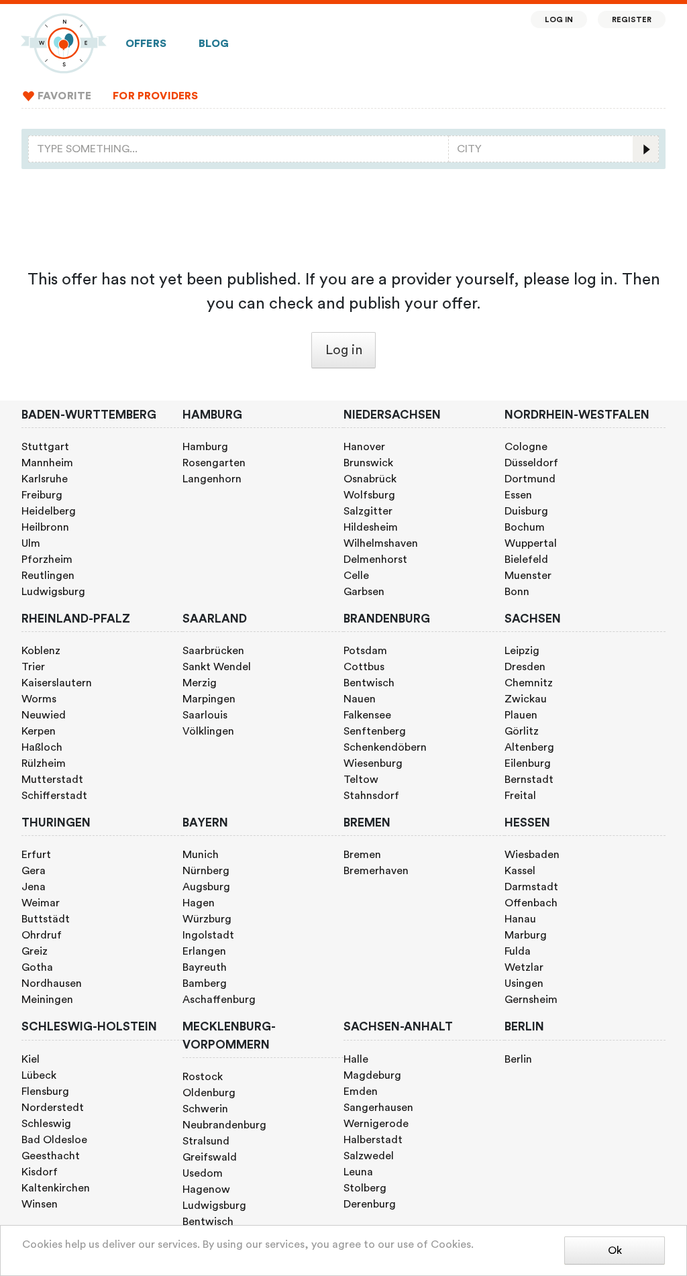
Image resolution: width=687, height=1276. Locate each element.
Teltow (361, 779)
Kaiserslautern (56, 683)
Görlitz (522, 731)
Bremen (362, 854)
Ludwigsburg (53, 591)
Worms (38, 699)
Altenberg (529, 747)
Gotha (37, 967)
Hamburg (205, 446)
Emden (361, 1091)
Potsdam (365, 650)
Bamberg (204, 983)
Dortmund (530, 479)
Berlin (518, 1059)
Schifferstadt (54, 795)
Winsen (39, 1204)
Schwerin (205, 1109)
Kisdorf (39, 1172)
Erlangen (204, 951)
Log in (559, 19)
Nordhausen (51, 983)
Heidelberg (48, 511)
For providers (155, 96)
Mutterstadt (52, 779)
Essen (518, 495)
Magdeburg (372, 1075)
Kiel (30, 1059)
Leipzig (522, 650)
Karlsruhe (44, 479)
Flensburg (45, 1091)
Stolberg (365, 1188)
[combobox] (238, 149)
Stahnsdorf (371, 795)
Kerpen (38, 731)
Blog (214, 43)
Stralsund (205, 1141)
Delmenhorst (375, 559)
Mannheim (47, 463)
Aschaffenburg (219, 999)
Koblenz (40, 650)
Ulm (30, 543)
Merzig (199, 683)
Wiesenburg (373, 763)
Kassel (520, 870)
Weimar (40, 903)
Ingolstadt (208, 935)
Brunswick (368, 463)
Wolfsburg (369, 495)
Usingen (524, 983)
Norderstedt (52, 1107)
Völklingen (208, 731)
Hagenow (206, 1189)
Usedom (202, 1173)
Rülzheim (43, 763)
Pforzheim (46, 559)
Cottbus (364, 666)
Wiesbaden (532, 854)
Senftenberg (375, 731)
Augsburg (206, 887)
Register (631, 19)
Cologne (526, 446)
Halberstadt (373, 1139)
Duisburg (526, 511)
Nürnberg (205, 870)
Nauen (360, 699)
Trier (33, 666)
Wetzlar (524, 967)
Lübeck (38, 1075)
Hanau (520, 919)
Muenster (528, 575)
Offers (145, 43)
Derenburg (370, 1204)
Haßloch (41, 747)
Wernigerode (376, 1123)
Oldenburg (208, 1092)
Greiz (34, 951)
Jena (33, 887)
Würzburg (206, 919)
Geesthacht (50, 1156)
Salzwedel (369, 1156)
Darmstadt (531, 887)
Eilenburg (528, 763)
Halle (356, 1059)
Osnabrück (370, 479)
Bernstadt (529, 779)
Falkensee (367, 715)
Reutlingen (47, 575)
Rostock (202, 1076)
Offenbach (531, 903)
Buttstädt (45, 919)
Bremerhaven (376, 870)
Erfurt (36, 854)
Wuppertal (531, 543)
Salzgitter (368, 511)
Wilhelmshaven (381, 543)
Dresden (525, 666)
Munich (200, 854)
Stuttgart (45, 446)
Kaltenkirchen (55, 1188)
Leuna (358, 1172)
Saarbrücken (213, 650)
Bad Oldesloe (54, 1139)
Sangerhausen (378, 1107)
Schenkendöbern (385, 747)
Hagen (198, 903)
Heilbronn (45, 527)
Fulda (518, 951)
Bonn (517, 591)
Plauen (521, 715)
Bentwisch (369, 683)
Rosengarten (214, 463)
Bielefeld (526, 559)
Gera (33, 870)
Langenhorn (212, 479)
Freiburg (41, 495)
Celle (356, 575)
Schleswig (46, 1123)
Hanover (364, 446)
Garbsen (364, 591)
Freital (520, 795)
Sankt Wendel (216, 666)
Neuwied (43, 715)
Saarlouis (204, 715)
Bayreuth (204, 967)
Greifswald (209, 1157)
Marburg (526, 935)
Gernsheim (531, 999)
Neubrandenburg (224, 1125)
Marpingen (208, 699)
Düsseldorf (531, 463)
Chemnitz (529, 683)
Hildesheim (371, 527)
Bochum (525, 527)
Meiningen (47, 999)
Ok (615, 1250)
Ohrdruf (41, 935)
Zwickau (526, 699)
